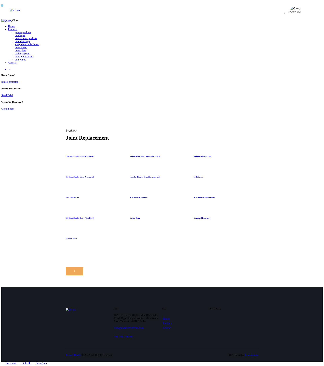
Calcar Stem (135, 218)
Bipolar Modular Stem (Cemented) (80, 156)
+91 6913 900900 (123, 336)
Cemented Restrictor (202, 218)
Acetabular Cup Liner (138, 197)
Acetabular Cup (72, 197)
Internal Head (71, 238)
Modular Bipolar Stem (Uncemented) (145, 177)
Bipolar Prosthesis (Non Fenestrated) (145, 156)
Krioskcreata (251, 355)
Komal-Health (73, 355)
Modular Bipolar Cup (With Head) (80, 218)
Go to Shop (7, 108)
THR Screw (198, 177)
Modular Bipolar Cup (202, 156)
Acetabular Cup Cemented (204, 197)
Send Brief (7, 95)
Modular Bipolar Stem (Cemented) (80, 177)
